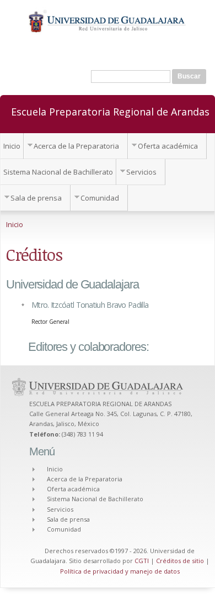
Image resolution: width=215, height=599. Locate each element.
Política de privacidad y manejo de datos (120, 571)
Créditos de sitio (180, 560)
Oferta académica (168, 146)
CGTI (142, 560)
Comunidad (99, 198)
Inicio (11, 146)
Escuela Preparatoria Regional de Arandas (110, 111)
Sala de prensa (36, 198)
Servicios (141, 172)
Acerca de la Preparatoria (76, 146)
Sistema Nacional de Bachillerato (58, 172)
